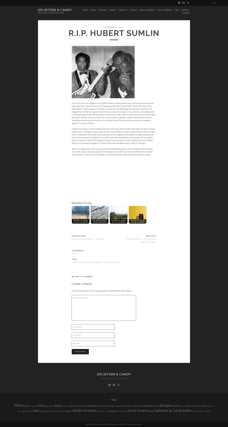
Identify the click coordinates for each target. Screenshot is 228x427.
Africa (133, 10)
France (175, 405)
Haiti (199, 406)
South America (164, 10)
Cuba (100, 406)
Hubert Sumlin (79, 262)
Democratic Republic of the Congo (120, 406)
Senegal (112, 411)
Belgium (47, 406)
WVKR (139, 424)
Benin (52, 406)
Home (85, 10)
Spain (152, 411)
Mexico (42, 411)
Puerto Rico (103, 411)
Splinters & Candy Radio (173, 411)
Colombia (92, 405)
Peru (98, 411)
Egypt (140, 406)
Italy (19, 411)
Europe (185, 10)
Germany (182, 406)
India (204, 406)
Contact (123, 10)
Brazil (58, 405)
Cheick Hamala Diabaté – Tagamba (88, 239)
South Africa (122, 411)
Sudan (194, 411)
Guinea (195, 406)
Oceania (186, 13)
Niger (63, 411)
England (147, 405)
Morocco (48, 411)
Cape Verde (81, 406)
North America (147, 10)
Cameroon (65, 406)
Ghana (189, 406)
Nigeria (68, 411)
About (112, 10)
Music (74, 254)
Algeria (27, 406)
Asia (177, 10)
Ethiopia (155, 406)
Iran (208, 406)
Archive (103, 10)
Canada (72, 406)
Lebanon (29, 411)
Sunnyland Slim (111, 262)
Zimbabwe (206, 411)
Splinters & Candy (55, 10)
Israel (212, 406)
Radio (93, 10)
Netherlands (56, 411)
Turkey (199, 411)
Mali (36, 410)
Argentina (34, 406)
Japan (23, 411)
